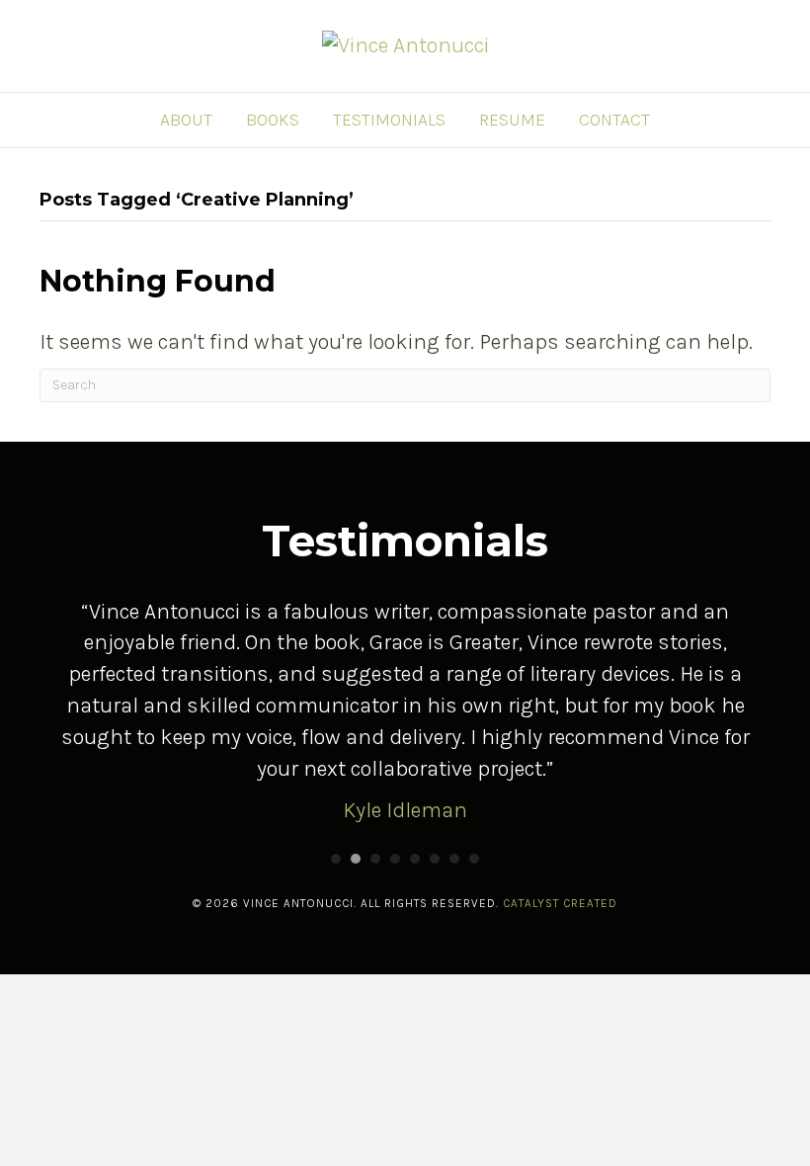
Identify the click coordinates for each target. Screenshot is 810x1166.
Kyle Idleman (405, 810)
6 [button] (435, 859)
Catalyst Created (560, 903)
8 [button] (474, 859)
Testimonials (389, 119)
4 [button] (395, 859)
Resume (512, 119)
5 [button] (415, 859)
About (186, 119)
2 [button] (356, 859)
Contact (614, 119)
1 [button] (336, 859)
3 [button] (375, 859)
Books (272, 119)
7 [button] (454, 859)
